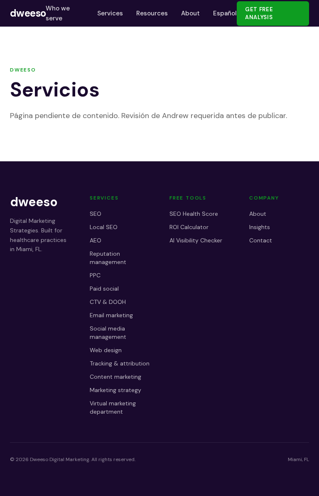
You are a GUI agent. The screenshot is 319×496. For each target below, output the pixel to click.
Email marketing (111, 315)
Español (225, 13)
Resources (152, 13)
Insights (259, 227)
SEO (95, 213)
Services (110, 13)
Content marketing (115, 376)
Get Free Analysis (259, 13)
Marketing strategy (115, 390)
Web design (106, 350)
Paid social (104, 288)
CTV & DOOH (108, 302)
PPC (95, 275)
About (190, 13)
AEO (95, 240)
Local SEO (104, 227)
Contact (260, 240)
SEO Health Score (193, 213)
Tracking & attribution (120, 363)
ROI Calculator (189, 227)
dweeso (28, 13)
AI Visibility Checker (195, 240)
